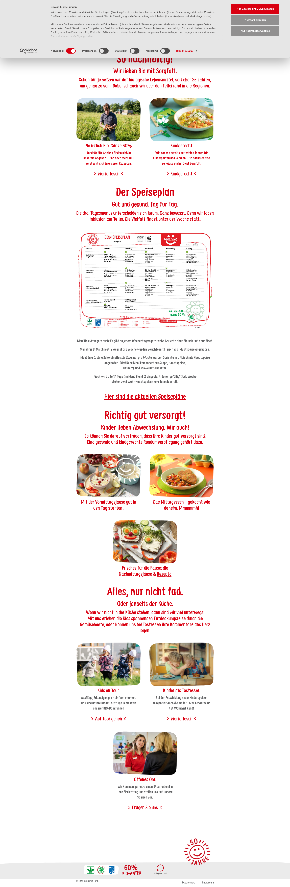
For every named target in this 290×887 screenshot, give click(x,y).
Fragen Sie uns (145, 807)
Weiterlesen (108, 174)
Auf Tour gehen (108, 719)
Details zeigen (184, 51)
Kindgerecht (181, 174)
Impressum (208, 882)
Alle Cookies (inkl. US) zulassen (255, 8)
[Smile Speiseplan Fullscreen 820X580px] (145, 280)
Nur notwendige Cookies (255, 30)
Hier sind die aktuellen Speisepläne (145, 397)
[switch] (104, 51)
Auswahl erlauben (255, 19)
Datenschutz (188, 882)
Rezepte (164, 574)
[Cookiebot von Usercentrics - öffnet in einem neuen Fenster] (28, 51)
